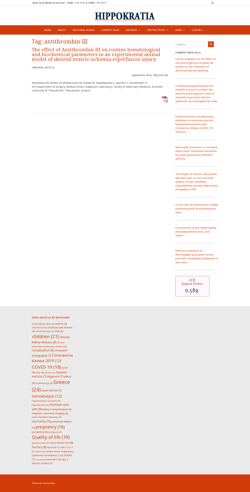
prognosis (55, 432)
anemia (61, 323)
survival (40, 459)
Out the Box (49, 483)
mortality (41, 421)
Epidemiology (44, 383)
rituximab (53, 447)
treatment (53, 459)
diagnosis (55, 376)
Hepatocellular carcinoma (46, 400)
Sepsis (40, 451)
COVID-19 (46, 367)
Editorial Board (84, 30)
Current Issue (110, 30)
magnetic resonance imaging (50, 413)
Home (47, 30)
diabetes (50, 372)
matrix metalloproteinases (47, 417)
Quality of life (51, 437)
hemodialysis (47, 396)
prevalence (40, 432)
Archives (131, 30)
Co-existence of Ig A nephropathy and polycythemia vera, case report (195, 231)
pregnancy (50, 427)
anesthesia (39, 327)
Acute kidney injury (43, 323)
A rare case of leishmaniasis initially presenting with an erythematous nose (196, 208)
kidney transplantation (56, 409)
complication (43, 350)
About (62, 30)
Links (178, 30)
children (45, 336)
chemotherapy (45, 331)
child (58, 331)
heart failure (51, 390)
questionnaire (40, 442)
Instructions (156, 30)
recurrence (59, 443)
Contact (197, 30)
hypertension (40, 404)
